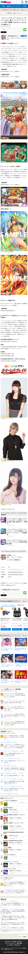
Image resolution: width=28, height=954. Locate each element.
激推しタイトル (17, 13)
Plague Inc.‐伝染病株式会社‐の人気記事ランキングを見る (12, 773)
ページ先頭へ (24, 936)
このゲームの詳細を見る (14, 559)
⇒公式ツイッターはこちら (8, 509)
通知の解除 (19, 943)
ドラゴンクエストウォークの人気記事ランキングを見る (13, 751)
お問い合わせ (8, 941)
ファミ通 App (6, 2)
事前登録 (9, 13)
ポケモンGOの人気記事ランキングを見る (10, 793)
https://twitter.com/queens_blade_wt (15, 574)
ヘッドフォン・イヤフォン (8, 605)
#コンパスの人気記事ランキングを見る (9, 742)
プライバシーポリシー (10, 943)
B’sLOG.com (17, 945)
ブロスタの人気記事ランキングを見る (9, 765)
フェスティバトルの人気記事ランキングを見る (11, 758)
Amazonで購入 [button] (5, 629)
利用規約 (14, 941)
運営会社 (20, 941)
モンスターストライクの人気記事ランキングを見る (12, 786)
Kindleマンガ (20, 605)
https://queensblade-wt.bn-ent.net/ (15, 572)
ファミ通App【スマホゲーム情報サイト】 (10, 9)
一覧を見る (24, 601)
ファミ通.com (10, 945)
